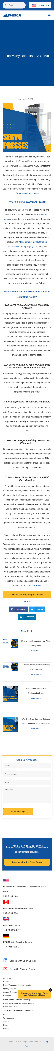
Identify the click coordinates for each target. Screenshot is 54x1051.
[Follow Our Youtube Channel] (5, 968)
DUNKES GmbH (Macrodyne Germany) (17, 942)
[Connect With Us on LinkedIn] (5, 960)
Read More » (36, 651)
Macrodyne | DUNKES (11, 925)
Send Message (18, 811)
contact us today (33, 585)
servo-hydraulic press (29, 193)
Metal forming (25, 242)
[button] (49, 15)
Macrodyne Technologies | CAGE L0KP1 (18, 908)
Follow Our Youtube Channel (22, 969)
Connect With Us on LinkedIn (23, 961)
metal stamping (40, 242)
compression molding (16, 246)
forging (30, 246)
